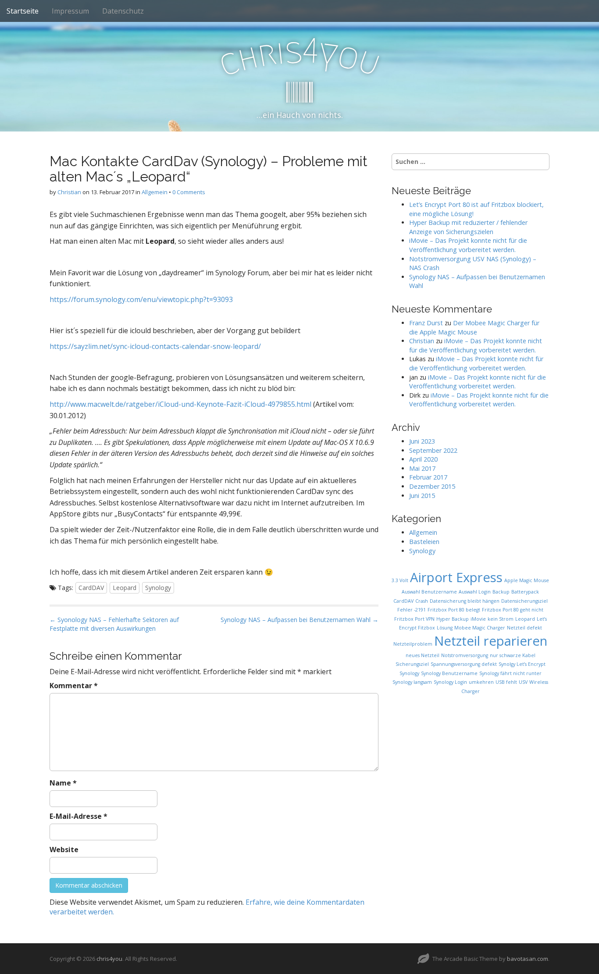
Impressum (70, 11)
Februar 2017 (428, 477)
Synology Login (450, 682)
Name (63, 783)
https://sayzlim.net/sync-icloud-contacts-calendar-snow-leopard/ (155, 346)
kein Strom (500, 619)
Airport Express (456, 577)
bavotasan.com (527, 959)
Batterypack (525, 592)
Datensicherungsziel (524, 601)
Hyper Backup (452, 619)
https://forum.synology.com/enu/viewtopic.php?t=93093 (141, 299)
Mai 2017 (422, 468)
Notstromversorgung (464, 655)
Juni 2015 (422, 495)
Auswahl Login (475, 592)
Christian (69, 192)
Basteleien (424, 541)
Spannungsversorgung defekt (464, 664)
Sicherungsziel (412, 664)
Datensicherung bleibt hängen (464, 601)
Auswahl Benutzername (429, 592)
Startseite (23, 11)
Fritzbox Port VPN (414, 619)
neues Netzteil (422, 655)
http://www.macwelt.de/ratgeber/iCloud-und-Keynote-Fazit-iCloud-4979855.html (180, 404)
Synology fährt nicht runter (510, 673)
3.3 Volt (400, 580)
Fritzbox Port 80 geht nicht (512, 610)
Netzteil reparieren (490, 641)
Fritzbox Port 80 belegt (454, 610)
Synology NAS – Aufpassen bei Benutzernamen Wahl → (299, 619)
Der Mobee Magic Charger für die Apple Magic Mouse (474, 327)
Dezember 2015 (432, 486)
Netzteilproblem (412, 644)
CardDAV (91, 587)
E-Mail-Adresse (78, 816)
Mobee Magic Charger (479, 628)
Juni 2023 (422, 441)
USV (523, 682)
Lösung (445, 628)
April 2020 (423, 459)
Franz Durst (426, 323)
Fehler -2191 (411, 610)
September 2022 (433, 450)
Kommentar (74, 685)
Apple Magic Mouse (526, 580)
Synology (158, 587)
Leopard (124, 587)
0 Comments (188, 192)
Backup (501, 592)
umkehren (481, 682)
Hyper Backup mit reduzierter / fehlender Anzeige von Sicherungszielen (468, 227)
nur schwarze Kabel (512, 655)
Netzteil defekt (524, 628)
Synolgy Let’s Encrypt (522, 664)
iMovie (478, 619)
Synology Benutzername (449, 673)
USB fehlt (506, 682)
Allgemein (155, 192)
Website (64, 849)
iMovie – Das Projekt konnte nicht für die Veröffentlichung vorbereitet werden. (468, 245)
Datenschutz (123, 11)
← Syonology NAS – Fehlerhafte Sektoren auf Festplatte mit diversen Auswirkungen (114, 624)
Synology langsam (412, 682)
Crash (421, 601)
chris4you (109, 959)
